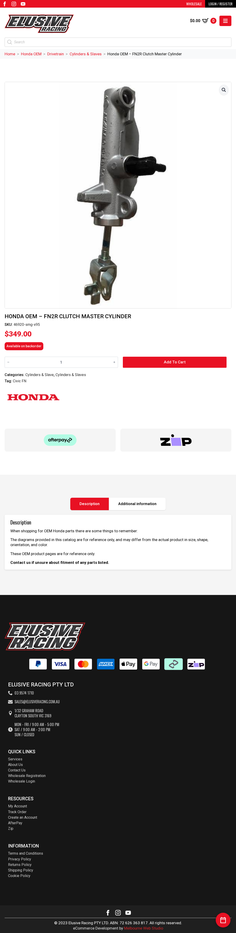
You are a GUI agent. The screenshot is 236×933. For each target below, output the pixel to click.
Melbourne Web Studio (143, 928)
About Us (15, 764)
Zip (10, 828)
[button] (224, 90)
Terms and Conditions (25, 853)
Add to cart (175, 362)
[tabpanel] (118, 542)
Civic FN (19, 381)
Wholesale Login (21, 781)
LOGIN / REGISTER (221, 3)
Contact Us (17, 770)
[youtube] (23, 4)
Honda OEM (31, 54)
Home (10, 54)
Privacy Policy (19, 859)
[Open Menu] (225, 21)
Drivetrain (55, 54)
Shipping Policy (20, 870)
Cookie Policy (19, 876)
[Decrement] (8, 362)
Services (15, 759)
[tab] (89, 504)
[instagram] (14, 4)
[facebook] (4, 4)
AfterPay (15, 823)
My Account (17, 806)
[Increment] (114, 362)
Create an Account (22, 817)
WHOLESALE (194, 3)
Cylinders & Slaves (86, 54)
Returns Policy (20, 864)
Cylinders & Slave (39, 375)
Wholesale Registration (27, 776)
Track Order (17, 812)
